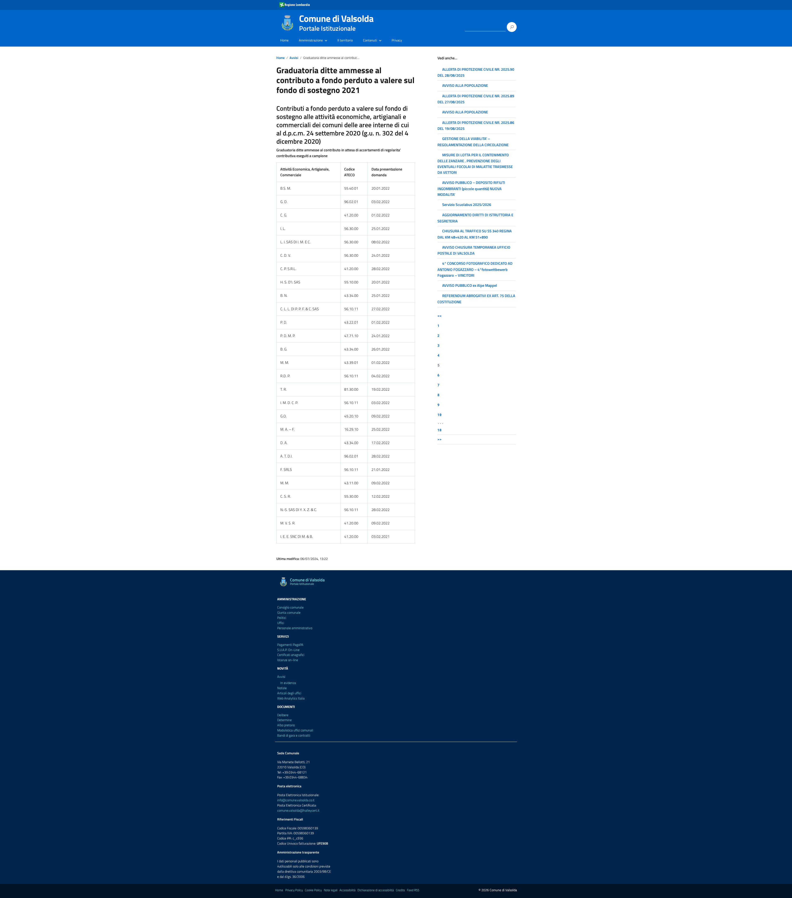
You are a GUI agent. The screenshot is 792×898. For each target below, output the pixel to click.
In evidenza (288, 682)
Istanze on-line (287, 659)
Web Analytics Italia (291, 698)
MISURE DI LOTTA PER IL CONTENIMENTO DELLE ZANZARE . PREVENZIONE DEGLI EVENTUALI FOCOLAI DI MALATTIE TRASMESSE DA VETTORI (475, 163)
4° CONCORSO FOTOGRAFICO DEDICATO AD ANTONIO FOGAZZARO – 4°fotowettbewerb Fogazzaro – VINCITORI (475, 269)
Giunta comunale (289, 612)
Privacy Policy (294, 890)
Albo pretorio (286, 725)
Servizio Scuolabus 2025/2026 (466, 204)
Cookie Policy (313, 890)
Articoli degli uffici (289, 693)
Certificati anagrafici (290, 654)
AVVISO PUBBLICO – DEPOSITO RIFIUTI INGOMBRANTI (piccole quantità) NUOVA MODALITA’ (471, 188)
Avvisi (294, 57)
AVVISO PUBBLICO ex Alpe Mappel (469, 285)
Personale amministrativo (294, 627)
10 (439, 415)
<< (439, 316)
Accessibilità (347, 890)
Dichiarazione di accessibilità (375, 890)
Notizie (282, 687)
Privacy (397, 40)
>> (439, 439)
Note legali (330, 890)
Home (284, 40)
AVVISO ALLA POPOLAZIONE (465, 85)
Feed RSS (413, 890)
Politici (281, 617)
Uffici (280, 622)
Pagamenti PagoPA (290, 644)
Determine (284, 719)
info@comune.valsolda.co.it (296, 800)
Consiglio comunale (290, 607)
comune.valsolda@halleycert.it (298, 810)
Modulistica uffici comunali (295, 730)
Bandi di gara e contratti (293, 735)
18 (439, 430)
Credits (400, 890)
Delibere (282, 714)
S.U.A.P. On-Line (288, 649)
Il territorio (345, 40)
